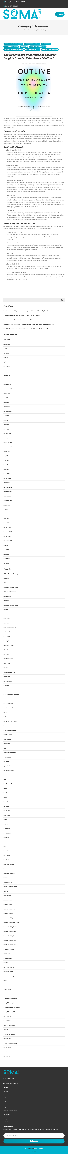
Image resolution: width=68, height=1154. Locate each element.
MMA (4, 846)
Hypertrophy (6, 810)
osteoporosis (7, 895)
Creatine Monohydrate (9, 672)
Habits (5, 775)
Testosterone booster (9, 1025)
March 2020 (6, 558)
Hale (4, 779)
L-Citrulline (6, 824)
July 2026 (5, 348)
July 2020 (5, 545)
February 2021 (7, 536)
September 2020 (7, 540)
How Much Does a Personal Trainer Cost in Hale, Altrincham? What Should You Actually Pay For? (28, 324)
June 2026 (6, 353)
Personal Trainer (7, 904)
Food (4, 725)
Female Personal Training (10, 721)
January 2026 (6, 375)
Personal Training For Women (11, 927)
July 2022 (5, 509)
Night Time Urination (8, 864)
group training (7, 757)
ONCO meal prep (7, 882)
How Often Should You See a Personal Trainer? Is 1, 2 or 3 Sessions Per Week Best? (25, 328)
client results (6, 654)
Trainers (5, 1098)
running (5, 985)
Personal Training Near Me (50, 49)
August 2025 (6, 393)
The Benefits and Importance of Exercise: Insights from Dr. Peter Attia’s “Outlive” (29, 56)
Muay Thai (6, 860)
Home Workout (7, 801)
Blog (4, 1101)
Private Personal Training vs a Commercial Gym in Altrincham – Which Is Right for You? (26, 311)
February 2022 (7, 527)
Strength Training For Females (11, 1007)
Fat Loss (5, 717)
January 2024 (6, 438)
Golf (4, 748)
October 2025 (7, 384)
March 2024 (6, 429)
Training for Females (9, 1034)
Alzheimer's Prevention (32, 44)
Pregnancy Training (8, 949)
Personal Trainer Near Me (38, 46)
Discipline (6, 690)
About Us (5, 1092)
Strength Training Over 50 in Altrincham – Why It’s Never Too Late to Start (22, 315)
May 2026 (5, 357)
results (5, 980)
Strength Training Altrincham (11, 1003)
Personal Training (8, 913)
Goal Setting (6, 743)
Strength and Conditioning (10, 998)
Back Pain (6, 600)
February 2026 (7, 371)
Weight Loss (6, 1052)
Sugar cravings (7, 1016)
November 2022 (7, 491)
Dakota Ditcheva (7, 681)
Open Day (5, 891)
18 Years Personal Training (10, 574)
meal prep (6, 837)
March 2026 (6, 366)
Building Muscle (7, 641)
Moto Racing (6, 855)
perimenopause (7, 900)
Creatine (5, 667)
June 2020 (6, 549)
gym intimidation (7, 766)
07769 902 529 (9, 1078)
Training (5, 1029)
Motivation (6, 851)
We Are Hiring (7, 1047)
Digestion (6, 685)
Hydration (6, 806)
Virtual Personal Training (10, 1043)
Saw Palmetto (7, 989)
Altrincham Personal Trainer (13, 44)
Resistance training (8, 976)
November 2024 (7, 411)
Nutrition (5, 877)
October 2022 (7, 496)
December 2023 (7, 442)
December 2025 (7, 380)
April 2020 (6, 554)
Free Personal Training (9, 730)
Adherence (6, 578)
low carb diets (7, 833)
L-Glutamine (6, 828)
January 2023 (6, 482)
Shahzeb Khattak (7, 1122)
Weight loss (6, 1056)
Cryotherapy (6, 676)
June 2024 (6, 415)
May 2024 (5, 420)
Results (5, 1095)
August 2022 (6, 505)
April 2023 (6, 469)
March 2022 (6, 523)
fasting (5, 712)
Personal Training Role (9, 940)
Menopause (6, 842)
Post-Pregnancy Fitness (9, 944)
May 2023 (5, 465)
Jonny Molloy (7, 1119)
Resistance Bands (8, 971)
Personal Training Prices (10, 1110)
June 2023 (6, 460)
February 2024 (7, 433)
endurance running (8, 703)
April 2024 (6, 424)
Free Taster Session (8, 734)
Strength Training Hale (9, 1011)
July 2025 (5, 397)
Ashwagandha (7, 596)
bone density (6, 618)
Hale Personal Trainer (11, 46)
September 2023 (7, 447)
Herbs (5, 797)
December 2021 (7, 531)
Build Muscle (6, 636)
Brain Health (6, 632)
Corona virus (6, 663)
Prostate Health (7, 958)
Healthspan (23, 46)
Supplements (7, 1020)
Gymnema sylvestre (8, 770)
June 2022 (6, 514)
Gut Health (6, 761)
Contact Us (6, 1104)
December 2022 (7, 487)
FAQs (4, 1107)
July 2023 (5, 456)
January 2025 (6, 406)
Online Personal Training (10, 886)
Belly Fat (5, 609)
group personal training (9, 752)
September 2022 (7, 500)
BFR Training (6, 614)
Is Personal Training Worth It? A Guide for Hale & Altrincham (19, 320)
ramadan (5, 962)
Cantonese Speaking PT (9, 645)
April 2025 (6, 402)
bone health (6, 623)
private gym (6, 953)
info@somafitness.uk (12, 1083)
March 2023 (6, 473)
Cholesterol (6, 649)
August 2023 (6, 451)
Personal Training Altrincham (13, 49)
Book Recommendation (9, 627)
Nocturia (5, 869)
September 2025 (7, 389)
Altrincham (6, 583)
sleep (5, 994)
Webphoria (31, 1148)
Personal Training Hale (32, 49)
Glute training (7, 739)
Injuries (5, 819)
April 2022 (6, 518)
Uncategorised (7, 1038)
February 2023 (7, 478)
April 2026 (6, 362)
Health (5, 788)
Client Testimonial (8, 658)
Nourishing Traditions (9, 873)
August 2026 (6, 344)
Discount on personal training (11, 694)
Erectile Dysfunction (8, 708)
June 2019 (6, 563)
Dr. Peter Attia (45, 44)
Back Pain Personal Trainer (10, 605)
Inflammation (6, 815)
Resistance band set (8, 967)
